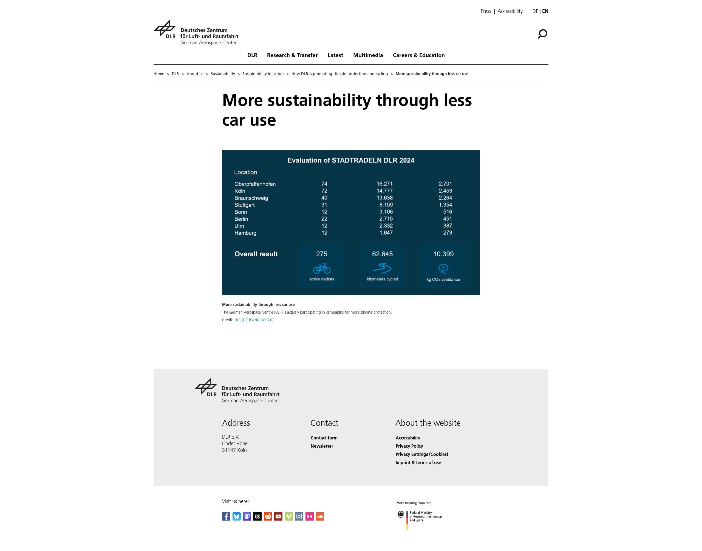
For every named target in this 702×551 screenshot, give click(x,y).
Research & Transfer (292, 54)
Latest (335, 54)
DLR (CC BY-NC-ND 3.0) (253, 319)
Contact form (324, 438)
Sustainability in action (263, 74)
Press (486, 11)
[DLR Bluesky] (237, 519)
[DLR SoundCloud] (320, 519)
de (535, 11)
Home (159, 74)
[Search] (543, 33)
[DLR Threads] (257, 519)
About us (195, 74)
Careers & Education (419, 54)
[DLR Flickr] (309, 519)
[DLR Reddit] (268, 519)
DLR (252, 54)
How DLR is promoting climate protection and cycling (339, 74)
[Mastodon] (247, 519)
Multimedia (368, 54)
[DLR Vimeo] (289, 519)
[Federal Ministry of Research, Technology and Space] (427, 536)
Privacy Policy (409, 446)
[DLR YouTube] (278, 519)
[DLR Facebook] (226, 519)
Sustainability (223, 74)
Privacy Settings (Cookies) (422, 454)
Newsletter (322, 446)
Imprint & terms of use (418, 462)
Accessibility (510, 11)
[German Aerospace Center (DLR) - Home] (198, 32)
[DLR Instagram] (299, 519)
